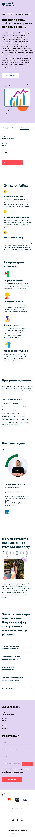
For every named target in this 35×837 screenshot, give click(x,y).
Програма (24, 128)
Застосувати (27, 764)
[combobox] (6, 750)
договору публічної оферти (10, 771)
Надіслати (12, 779)
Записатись (10, 75)
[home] (8, 4)
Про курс (6, 128)
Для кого (15, 128)
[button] (31, 4)
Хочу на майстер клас (12, 163)
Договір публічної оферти (17, 830)
